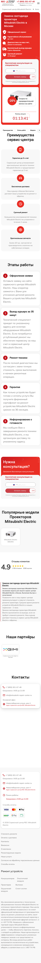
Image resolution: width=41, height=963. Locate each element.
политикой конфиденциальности (20, 82)
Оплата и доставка (9, 838)
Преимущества (8, 130)
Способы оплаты (8, 864)
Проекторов (6, 885)
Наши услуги (6, 857)
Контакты (5, 841)
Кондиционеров (7, 878)
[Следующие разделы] (39, 130)
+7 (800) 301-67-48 (26, 1)
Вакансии (5, 845)
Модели (33, 130)
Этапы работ (21, 130)
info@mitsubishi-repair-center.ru (19, 695)
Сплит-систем (21, 888)
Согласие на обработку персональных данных (20, 860)
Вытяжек (19, 885)
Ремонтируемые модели (11, 853)
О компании (6, 849)
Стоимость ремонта (9, 834)
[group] (10, 651)
